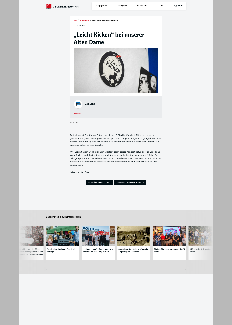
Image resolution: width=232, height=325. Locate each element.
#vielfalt (77, 113)
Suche (180, 6)
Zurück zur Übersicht (100, 182)
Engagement (101, 6)
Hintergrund (122, 6)
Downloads (142, 6)
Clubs (162, 6)
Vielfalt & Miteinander (82, 26)
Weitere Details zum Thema (129, 182)
